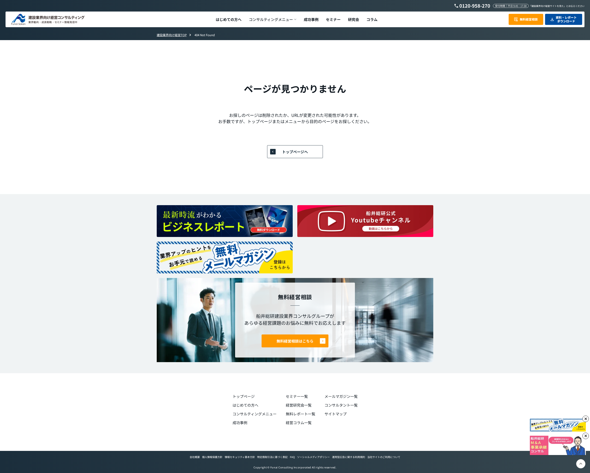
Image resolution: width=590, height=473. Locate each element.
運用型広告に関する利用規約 (348, 457)
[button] (272, 19)
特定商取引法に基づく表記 (272, 457)
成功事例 (240, 422)
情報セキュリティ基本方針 (240, 457)
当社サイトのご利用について (383, 457)
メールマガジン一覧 (341, 396)
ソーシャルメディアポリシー (313, 457)
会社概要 (195, 457)
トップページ (244, 396)
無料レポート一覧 (300, 414)
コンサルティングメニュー (255, 414)
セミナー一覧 (297, 396)
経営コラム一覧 (299, 422)
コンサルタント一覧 (341, 405)
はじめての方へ (245, 405)
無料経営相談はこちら (295, 341)
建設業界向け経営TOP (172, 35)
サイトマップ (335, 414)
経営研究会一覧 (299, 405)
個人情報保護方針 (212, 457)
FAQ (292, 457)
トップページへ (295, 151)
